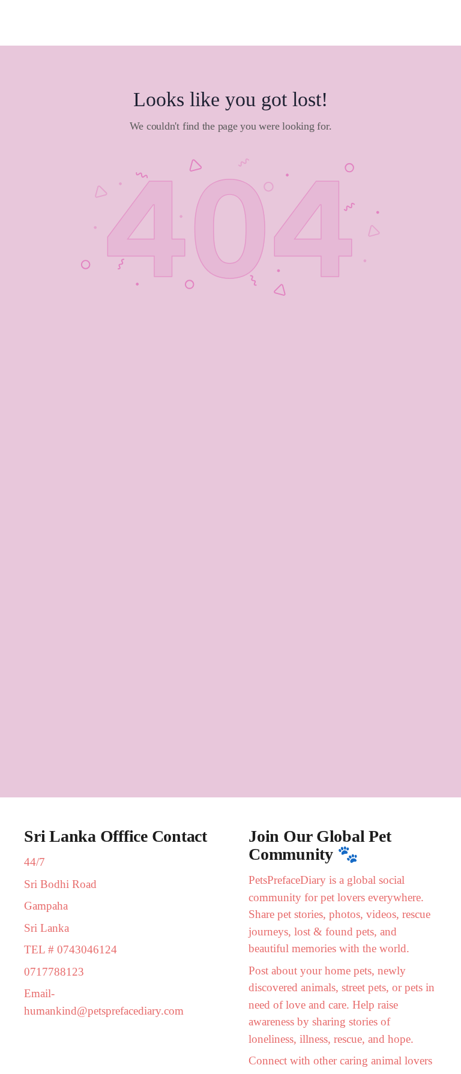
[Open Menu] (19, 22)
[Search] (439, 22)
